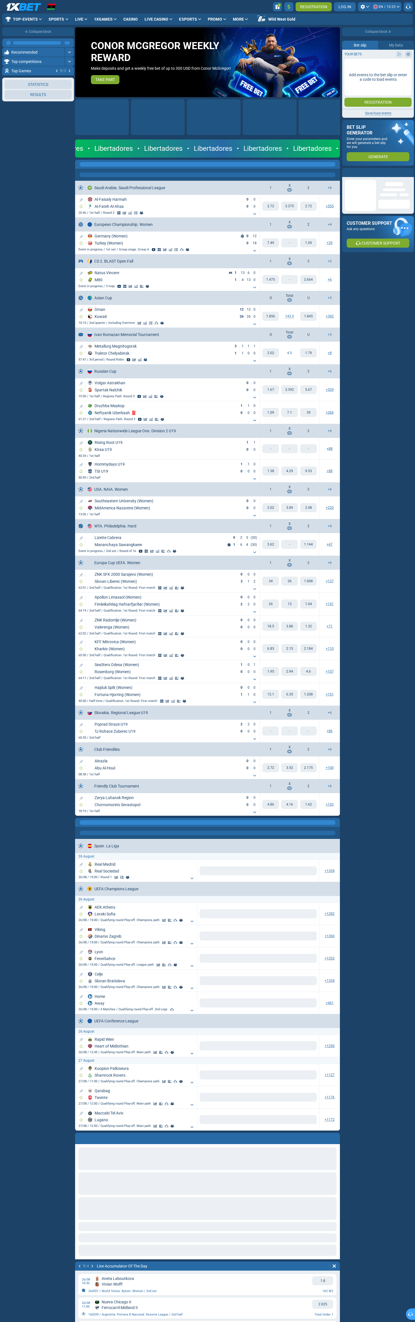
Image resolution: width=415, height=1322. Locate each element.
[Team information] (141, 213)
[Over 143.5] (270, 316)
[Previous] (56, 71)
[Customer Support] (408, 6)
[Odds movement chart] (130, 213)
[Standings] (136, 213)
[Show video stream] (63, 80)
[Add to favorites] (69, 80)
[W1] (270, 206)
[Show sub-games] (255, 214)
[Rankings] (182, 249)
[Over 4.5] (270, 352)
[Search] (335, 164)
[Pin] (80, 200)
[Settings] (364, 6)
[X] (289, 206)
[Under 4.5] (308, 352)
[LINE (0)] (80, 822)
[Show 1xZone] (119, 213)
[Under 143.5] (308, 316)
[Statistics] (124, 213)
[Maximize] (69, 42)
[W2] (308, 206)
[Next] (69, 71)
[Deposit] (288, 6)
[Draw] (141, 286)
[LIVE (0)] (80, 164)
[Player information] (174, 551)
